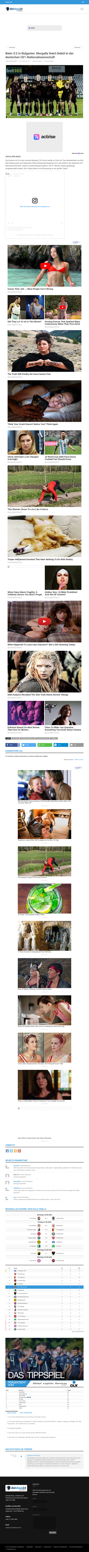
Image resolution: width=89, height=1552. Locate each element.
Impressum (38, 1547)
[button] (12, 745)
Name (34, 1498)
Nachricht (36, 1515)
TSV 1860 (15, 738)
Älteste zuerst (79, 759)
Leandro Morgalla (27, 738)
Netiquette (30, 1547)
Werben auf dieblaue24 (60, 1547)
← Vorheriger (11, 47)
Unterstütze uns (11, 1549)
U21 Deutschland (42, 738)
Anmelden (8, 2)
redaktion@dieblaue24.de (13, 1527)
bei (48, 1168)
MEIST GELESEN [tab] (11, 1413)
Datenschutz (47, 1547)
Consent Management (75, 1547)
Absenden (53, 1532)
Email (35, 1506)
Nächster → (78, 47)
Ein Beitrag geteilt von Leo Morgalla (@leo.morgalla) (35, 235)
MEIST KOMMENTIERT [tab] (26, 1413)
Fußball (54, 738)
